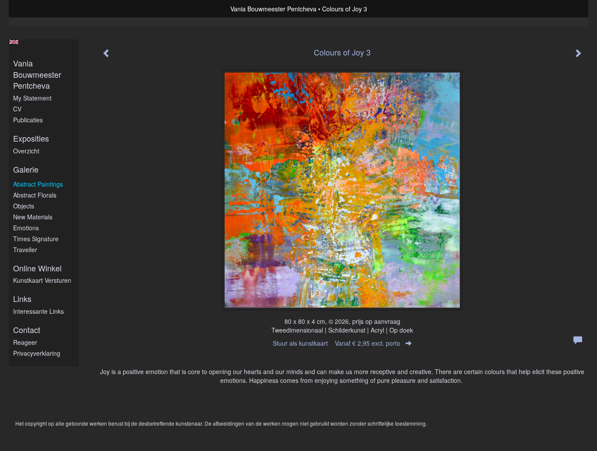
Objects (23, 205)
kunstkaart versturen (42, 280)
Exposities (31, 138)
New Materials (32, 216)
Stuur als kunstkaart (336, 343)
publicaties (28, 119)
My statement (32, 98)
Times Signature (36, 238)
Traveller (25, 249)
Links (22, 298)
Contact (26, 329)
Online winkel (37, 268)
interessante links (38, 311)
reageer (25, 342)
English (14, 42)
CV (17, 108)
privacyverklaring (36, 353)
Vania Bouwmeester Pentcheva (273, 8)
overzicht (26, 150)
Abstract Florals (34, 195)
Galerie (25, 169)
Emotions (26, 227)
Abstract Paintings (38, 184)
